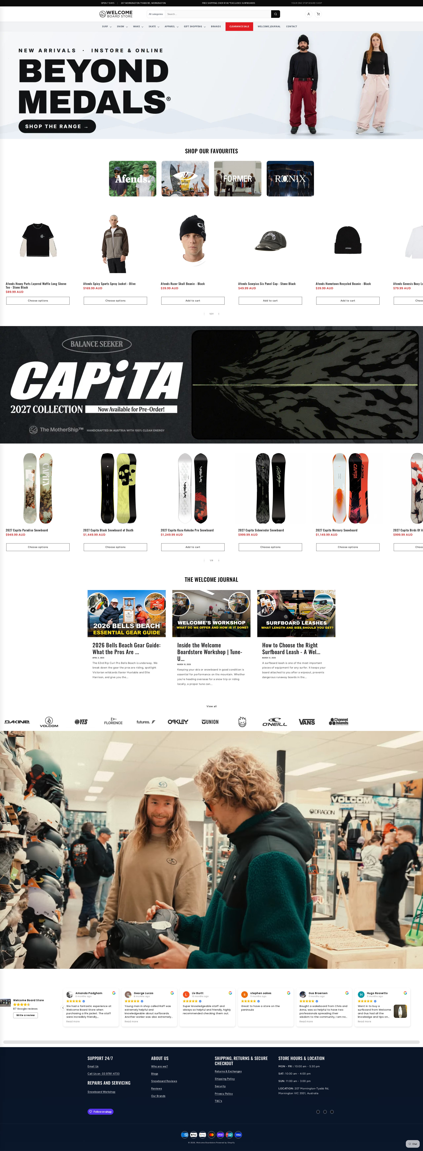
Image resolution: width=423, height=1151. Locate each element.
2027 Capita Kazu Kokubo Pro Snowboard (187, 530)
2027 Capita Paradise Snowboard (27, 530)
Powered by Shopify (225, 1143)
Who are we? (159, 1066)
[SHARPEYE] (185, 178)
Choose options (38, 300)
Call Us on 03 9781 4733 (103, 1073)
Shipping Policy (225, 1078)
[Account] (308, 14)
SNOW (120, 26)
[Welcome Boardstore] (119, 14)
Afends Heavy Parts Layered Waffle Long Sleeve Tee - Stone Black (36, 285)
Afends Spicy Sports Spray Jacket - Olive (109, 283)
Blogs (154, 1073)
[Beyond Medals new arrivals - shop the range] (211, 85)
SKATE (152, 26)
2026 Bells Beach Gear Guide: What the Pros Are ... (127, 648)
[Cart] (318, 14)
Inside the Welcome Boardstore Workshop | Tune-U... (209, 652)
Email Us (93, 1066)
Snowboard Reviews (164, 1081)
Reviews (156, 1088)
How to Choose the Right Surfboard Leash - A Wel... (291, 648)
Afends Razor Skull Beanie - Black (183, 283)
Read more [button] (189, 1021)
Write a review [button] (25, 1015)
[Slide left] (204, 313)
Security (220, 1086)
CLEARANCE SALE (239, 26)
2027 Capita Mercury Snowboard (336, 530)
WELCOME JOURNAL (269, 26)
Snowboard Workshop (101, 1091)
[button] (410, 1007)
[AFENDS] (132, 178)
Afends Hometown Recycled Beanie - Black (343, 283)
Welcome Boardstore (206, 1143)
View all (212, 706)
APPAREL (170, 26)
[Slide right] (218, 313)
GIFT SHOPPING (193, 26)
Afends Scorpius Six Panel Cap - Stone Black (267, 283)
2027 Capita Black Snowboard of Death (108, 530)
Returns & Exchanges (228, 1071)
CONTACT (291, 26)
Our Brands (158, 1095)
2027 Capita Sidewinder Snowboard (261, 530)
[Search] (275, 14)
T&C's (218, 1101)
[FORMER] (237, 178)
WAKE (136, 26)
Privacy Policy (224, 1093)
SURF (105, 26)
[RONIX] (290, 178)
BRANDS (216, 26)
